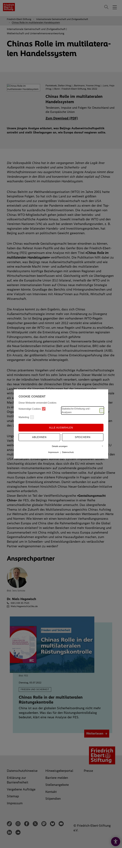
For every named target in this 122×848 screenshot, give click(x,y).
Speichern (82, 437)
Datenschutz (68, 452)
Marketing (24, 417)
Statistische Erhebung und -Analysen (76, 410)
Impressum (53, 452)
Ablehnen (39, 437)
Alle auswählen (61, 427)
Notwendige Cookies (30, 408)
